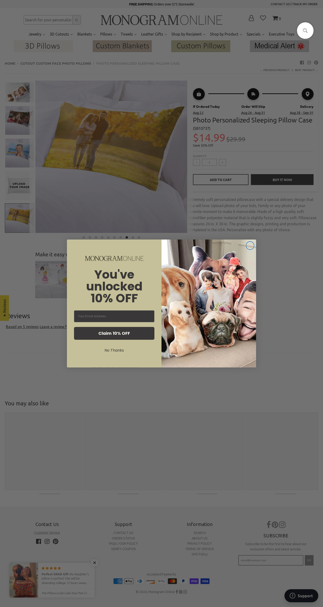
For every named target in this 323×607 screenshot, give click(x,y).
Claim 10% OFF (114, 333)
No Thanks (114, 350)
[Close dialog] (250, 245)
